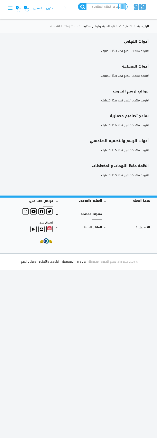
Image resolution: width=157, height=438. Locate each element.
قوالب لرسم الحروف (131, 91)
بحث (82, 6)
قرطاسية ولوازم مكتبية (98, 26)
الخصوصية (68, 262)
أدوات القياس (136, 41)
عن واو (81, 262)
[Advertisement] (78, 353)
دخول (49, 8)
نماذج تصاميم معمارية (129, 115)
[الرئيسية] (140, 7)
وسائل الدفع (28, 262)
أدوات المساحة (135, 66)
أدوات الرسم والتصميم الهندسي (119, 140)
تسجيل (37, 8)
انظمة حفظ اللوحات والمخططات (120, 165)
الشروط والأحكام (49, 262)
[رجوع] (65, 8)
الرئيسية (143, 26)
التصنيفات (126, 26)
